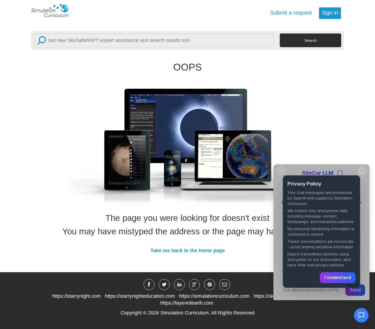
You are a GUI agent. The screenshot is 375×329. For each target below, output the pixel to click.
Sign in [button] (330, 13)
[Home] (53, 10)
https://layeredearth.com (186, 303)
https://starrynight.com (76, 296)
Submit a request (291, 13)
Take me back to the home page (187, 250)
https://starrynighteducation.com (140, 296)
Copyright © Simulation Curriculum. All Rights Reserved (187, 313)
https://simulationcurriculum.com (214, 296)
